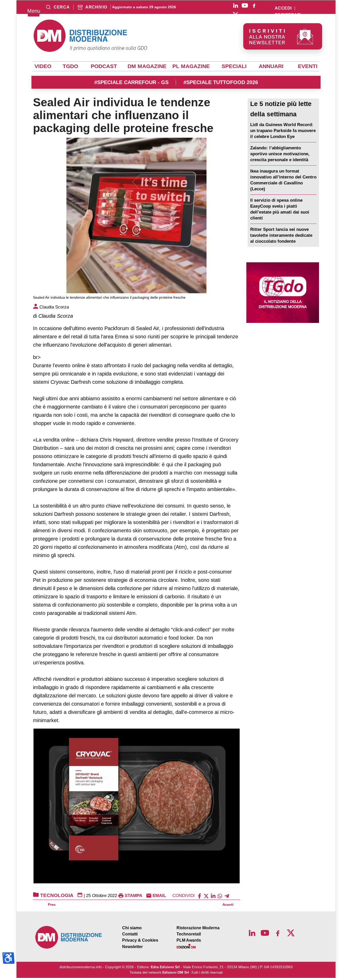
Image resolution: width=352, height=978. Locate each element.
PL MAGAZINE (191, 66)
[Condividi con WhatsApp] (219, 895)
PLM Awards (189, 940)
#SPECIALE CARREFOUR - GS (131, 82)
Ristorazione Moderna (198, 928)
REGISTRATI (288, 15)
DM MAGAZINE (147, 66)
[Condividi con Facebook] (199, 895)
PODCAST (104, 66)
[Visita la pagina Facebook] (254, 5)
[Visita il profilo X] (235, 15)
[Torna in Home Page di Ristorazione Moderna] (68, 937)
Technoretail (189, 934)
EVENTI (307, 66)
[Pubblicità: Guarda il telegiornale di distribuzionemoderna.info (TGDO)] (282, 292)
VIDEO (43, 66)
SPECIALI (234, 66)
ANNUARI (271, 66)
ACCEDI (283, 8)
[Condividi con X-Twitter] (206, 895)
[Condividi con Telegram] (226, 895)
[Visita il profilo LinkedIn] (235, 5)
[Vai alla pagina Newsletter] (282, 36)
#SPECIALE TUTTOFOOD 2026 (220, 82)
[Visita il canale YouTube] (245, 5)
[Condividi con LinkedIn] (213, 895)
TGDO (70, 66)
